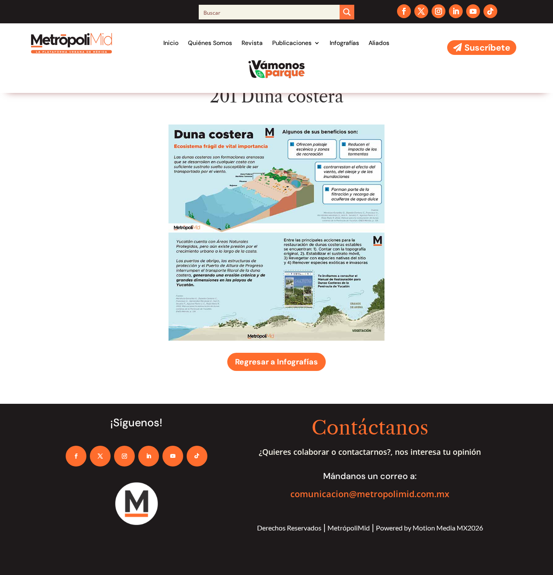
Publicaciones (291, 43)
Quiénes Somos (210, 43)
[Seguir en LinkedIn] (456, 11)
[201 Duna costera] (276, 338)
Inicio (170, 43)
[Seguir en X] (421, 11)
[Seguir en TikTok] (490, 11)
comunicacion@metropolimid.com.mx (369, 494)
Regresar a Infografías (276, 362)
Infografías (344, 43)
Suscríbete (487, 47)
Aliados (379, 43)
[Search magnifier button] (347, 12)
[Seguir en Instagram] (438, 11)
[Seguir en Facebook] (404, 11)
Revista (252, 43)
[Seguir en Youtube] (473, 11)
